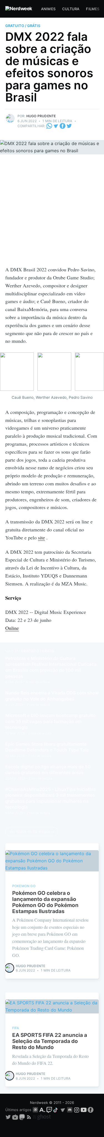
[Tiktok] (56, 1109)
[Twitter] (69, 126)
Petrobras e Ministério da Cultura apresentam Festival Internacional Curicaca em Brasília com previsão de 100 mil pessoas (51, 667)
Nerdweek (39, 1102)
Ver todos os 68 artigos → (32, 831)
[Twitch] (49, 1109)
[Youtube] (84, 1109)
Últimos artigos (18, 1109)
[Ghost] (42, 1117)
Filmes (92, 9)
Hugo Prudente (41, 116)
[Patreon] (35, 1109)
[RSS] (29, 1117)
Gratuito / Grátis (22, 25)
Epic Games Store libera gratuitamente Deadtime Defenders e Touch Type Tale (47, 747)
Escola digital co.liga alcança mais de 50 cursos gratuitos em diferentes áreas (48, 769)
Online (12, 628)
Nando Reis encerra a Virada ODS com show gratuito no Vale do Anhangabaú (52, 696)
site (41, 537)
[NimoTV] (15, 1117)
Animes (48, 9)
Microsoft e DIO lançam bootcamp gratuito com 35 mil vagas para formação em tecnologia (50, 721)
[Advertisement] (52, 211)
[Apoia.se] (42, 1109)
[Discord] (70, 1109)
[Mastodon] (22, 1117)
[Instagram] (77, 1109)
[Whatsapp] (49, 126)
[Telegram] (56, 126)
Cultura (70, 9)
